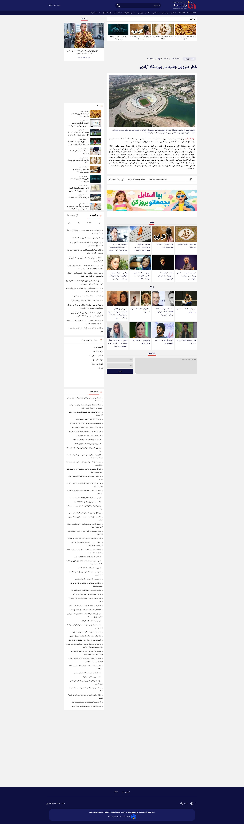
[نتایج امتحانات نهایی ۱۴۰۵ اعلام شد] (95, 151)
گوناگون (193, 19)
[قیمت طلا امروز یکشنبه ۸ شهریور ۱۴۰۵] (185, 29)
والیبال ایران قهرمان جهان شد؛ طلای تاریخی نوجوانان (84, 538)
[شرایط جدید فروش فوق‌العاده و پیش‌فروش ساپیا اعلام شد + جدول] (140, 234)
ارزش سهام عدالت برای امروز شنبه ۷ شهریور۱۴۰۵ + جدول (78, 189)
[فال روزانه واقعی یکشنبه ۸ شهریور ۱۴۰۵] (118, 29)
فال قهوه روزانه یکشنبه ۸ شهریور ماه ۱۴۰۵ (140, 37)
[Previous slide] (67, 35)
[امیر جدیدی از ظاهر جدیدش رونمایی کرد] (186, 298)
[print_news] (122, 179)
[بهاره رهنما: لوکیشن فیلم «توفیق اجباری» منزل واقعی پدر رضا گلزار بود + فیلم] (117, 262)
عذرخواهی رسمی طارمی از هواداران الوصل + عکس (85, 636)
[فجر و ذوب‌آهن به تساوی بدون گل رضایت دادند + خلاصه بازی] (95, 133)
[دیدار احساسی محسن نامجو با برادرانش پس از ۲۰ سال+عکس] (186, 262)
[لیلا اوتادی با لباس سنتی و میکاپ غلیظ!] (140, 330)
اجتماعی (156, 12)
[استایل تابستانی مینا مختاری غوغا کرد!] (140, 298)
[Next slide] (101, 35)
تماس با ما (57, 5)
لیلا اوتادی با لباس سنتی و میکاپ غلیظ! (141, 342)
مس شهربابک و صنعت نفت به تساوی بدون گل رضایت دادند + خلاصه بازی (77, 143)
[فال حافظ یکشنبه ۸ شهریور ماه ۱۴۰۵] (163, 29)
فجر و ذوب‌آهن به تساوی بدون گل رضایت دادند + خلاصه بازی (77, 134)
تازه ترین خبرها (97, 364)
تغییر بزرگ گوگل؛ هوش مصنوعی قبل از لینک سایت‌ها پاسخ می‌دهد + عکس (78, 124)
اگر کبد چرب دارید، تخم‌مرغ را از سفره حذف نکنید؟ (85, 431)
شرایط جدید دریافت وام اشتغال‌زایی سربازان (87, 632)
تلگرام (186, 803)
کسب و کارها (96, 12)
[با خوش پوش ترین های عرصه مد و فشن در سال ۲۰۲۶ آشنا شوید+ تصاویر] (84, 35)
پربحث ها (71, 215)
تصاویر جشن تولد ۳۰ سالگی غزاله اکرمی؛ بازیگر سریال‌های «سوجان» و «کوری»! (117, 343)
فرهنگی (148, 12)
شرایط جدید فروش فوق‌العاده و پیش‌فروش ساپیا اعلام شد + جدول (142, 247)
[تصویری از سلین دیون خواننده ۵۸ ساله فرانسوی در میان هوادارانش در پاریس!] (117, 234)
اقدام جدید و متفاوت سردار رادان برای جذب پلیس (85, 605)
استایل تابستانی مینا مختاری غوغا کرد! (140, 310)
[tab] (89, 57)
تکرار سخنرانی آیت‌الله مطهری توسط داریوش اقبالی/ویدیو (165, 276)
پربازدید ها (94, 215)
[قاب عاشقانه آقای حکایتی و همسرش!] (186, 330)
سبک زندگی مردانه (96, 355)
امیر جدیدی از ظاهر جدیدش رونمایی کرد (186, 310)
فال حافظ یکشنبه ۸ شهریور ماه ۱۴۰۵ (163, 37)
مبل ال (100, 368)
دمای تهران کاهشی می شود (92, 677)
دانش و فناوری (130, 12)
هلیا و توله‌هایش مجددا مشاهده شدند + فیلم (86, 706)
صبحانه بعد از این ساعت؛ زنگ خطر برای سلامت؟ (85, 423)
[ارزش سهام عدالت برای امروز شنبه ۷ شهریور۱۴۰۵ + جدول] (95, 188)
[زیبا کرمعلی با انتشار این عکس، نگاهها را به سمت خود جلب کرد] (140, 262)
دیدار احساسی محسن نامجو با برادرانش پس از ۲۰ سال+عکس (186, 276)
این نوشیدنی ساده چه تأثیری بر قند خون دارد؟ (86, 427)
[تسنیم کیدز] (152, 201)
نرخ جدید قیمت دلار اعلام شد (78, 197)
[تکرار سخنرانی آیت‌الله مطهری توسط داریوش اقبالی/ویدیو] (163, 262)
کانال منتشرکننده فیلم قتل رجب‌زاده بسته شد (86, 702)
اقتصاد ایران (98, 347)
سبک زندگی (117, 12)
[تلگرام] (114, 179)
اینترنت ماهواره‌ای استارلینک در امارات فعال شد (86, 590)
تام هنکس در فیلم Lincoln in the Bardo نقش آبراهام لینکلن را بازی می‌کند (164, 312)
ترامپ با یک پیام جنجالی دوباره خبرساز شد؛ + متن (85, 498)
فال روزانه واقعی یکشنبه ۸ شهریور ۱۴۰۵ (118, 37)
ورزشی (140, 12)
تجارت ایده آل (98, 360)
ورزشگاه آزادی (190, 139)
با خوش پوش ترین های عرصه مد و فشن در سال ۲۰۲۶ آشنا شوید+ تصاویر (83, 52)
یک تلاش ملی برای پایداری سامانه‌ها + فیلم (87, 502)
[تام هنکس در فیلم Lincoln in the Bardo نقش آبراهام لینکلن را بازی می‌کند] (163, 298)
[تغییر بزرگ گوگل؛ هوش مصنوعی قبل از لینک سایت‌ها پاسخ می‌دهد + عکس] (95, 123)
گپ (195, 803)
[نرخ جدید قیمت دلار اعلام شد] (95, 197)
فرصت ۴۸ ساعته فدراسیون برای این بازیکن (87, 594)
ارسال (120, 371)
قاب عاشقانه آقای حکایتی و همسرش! (186, 342)
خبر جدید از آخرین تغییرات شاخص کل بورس (86, 673)
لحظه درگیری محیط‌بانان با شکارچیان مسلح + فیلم (85, 609)
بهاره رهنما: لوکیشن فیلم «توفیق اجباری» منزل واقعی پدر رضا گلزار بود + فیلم (118, 276)
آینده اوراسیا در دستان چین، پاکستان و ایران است (85, 640)
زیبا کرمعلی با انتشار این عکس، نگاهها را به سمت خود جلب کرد (141, 276)
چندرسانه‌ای (107, 12)
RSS (50, 5)
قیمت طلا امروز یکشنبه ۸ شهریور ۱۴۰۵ (185, 37)
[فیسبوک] (118, 179)
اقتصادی (181, 12)
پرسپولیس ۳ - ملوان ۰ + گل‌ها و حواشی (88, 579)
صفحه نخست (192, 12)
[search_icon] (118, 6)
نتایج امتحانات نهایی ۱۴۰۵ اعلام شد (79, 152)
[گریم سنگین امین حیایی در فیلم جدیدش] (163, 330)
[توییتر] (109, 179)
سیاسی (173, 12)
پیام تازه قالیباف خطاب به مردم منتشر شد (87, 557)
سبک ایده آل (98, 351)
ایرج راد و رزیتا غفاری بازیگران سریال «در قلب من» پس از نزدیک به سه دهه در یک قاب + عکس (117, 313)
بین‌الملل (165, 12)
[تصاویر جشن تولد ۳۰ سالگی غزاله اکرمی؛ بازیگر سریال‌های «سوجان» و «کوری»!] (117, 330)
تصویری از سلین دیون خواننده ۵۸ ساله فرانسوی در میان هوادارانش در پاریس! (117, 247)
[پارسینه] (183, 5)
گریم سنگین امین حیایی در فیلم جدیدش (164, 342)
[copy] (190, 179)
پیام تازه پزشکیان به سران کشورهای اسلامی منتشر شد (84, 513)
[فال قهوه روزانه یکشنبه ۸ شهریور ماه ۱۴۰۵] (140, 29)
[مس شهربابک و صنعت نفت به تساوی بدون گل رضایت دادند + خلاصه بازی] (95, 142)
